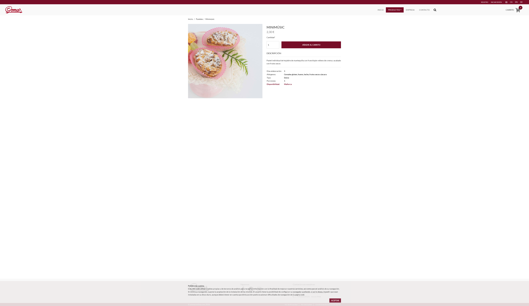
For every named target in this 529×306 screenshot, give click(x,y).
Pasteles (199, 19)
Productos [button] (394, 10)
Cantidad (270, 37)
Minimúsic (209, 19)
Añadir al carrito (311, 45)
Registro (484, 2)
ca (511, 2)
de (521, 2)
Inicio (381, 10)
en (516, 2)
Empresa (410, 10)
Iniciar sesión (496, 2)
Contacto (424, 10)
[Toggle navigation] (435, 10)
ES (506, 2)
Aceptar (335, 300)
